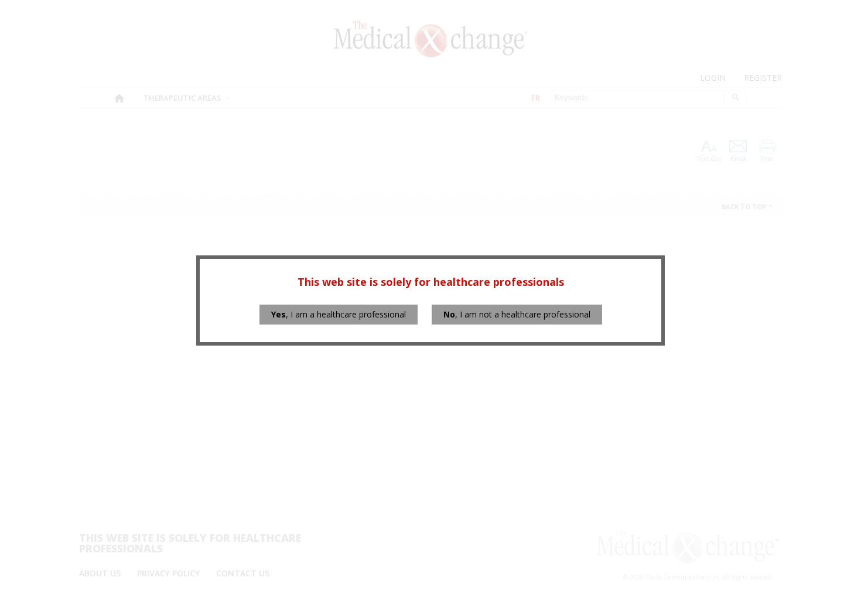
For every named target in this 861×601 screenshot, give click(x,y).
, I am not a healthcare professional (516, 314)
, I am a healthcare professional (338, 314)
